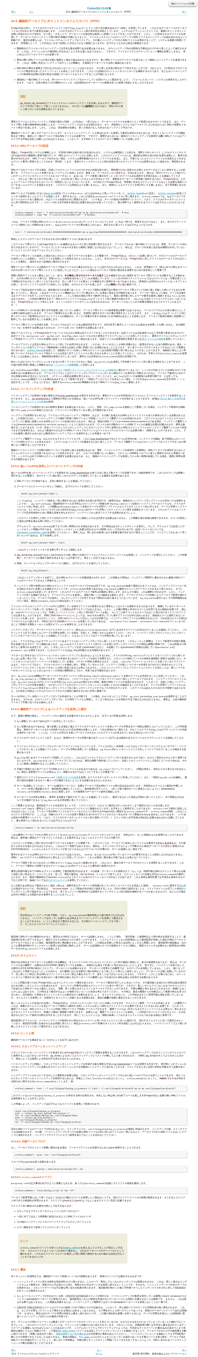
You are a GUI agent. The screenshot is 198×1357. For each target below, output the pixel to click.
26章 (68, 777)
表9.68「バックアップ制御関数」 (63, 365)
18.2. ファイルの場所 (152, 339)
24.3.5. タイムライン (56, 880)
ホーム (99, 1354)
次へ (184, 12)
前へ (13, 12)
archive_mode (134, 193)
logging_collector (72, 1247)
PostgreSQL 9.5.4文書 (99, 8)
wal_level (51, 193)
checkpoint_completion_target (32, 532)
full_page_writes (66, 1331)
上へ (31, 12)
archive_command (167, 193)
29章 (72, 1334)
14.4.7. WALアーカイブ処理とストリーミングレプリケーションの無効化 (78, 370)
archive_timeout (35, 350)
